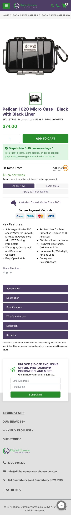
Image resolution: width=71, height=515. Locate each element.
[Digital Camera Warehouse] (25, 5)
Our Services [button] (13, 421)
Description (12, 297)
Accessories (13, 288)
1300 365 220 (16, 462)
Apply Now (18, 185)
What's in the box (16, 316)
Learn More (52, 185)
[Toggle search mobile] (52, 5)
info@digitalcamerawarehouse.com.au (32, 471)
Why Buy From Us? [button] (17, 430)
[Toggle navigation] (6, 6)
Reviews (11, 335)
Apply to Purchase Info (35, 191)
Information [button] (12, 412)
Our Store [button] (11, 439)
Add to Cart (45, 138)
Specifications (14, 307)
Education (12, 325)
